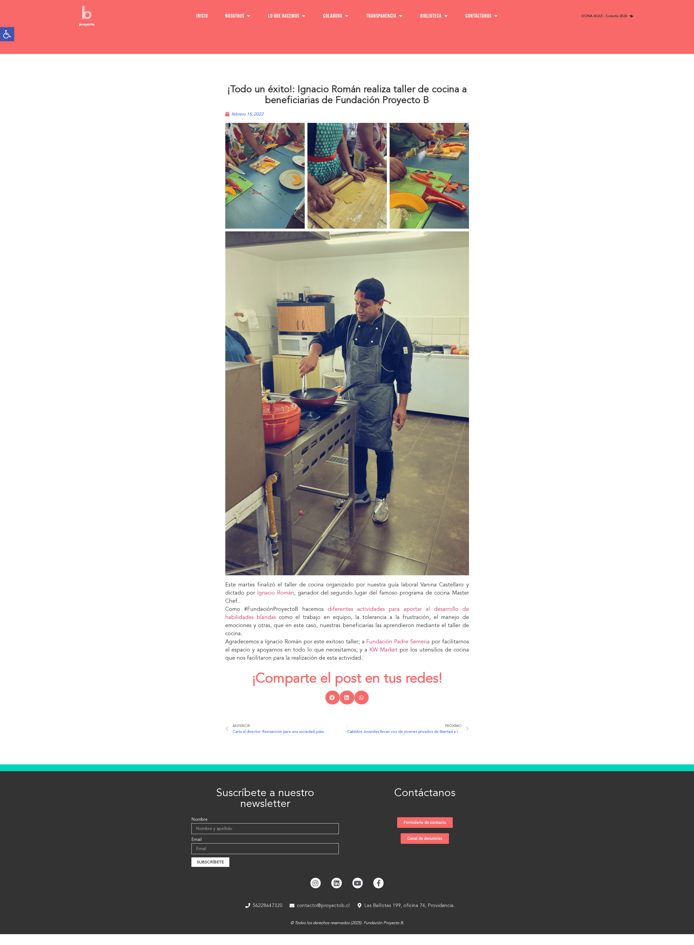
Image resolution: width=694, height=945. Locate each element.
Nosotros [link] (234, 16)
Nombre (199, 820)
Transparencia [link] (381, 16)
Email (196, 840)
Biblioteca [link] (431, 16)
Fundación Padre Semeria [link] (398, 641)
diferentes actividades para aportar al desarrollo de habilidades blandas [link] (347, 613)
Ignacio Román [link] (275, 593)
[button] (332, 698)
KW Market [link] (383, 650)
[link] (7, 34)
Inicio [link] (202, 16)
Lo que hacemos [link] (283, 16)
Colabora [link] (332, 16)
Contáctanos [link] (478, 16)
